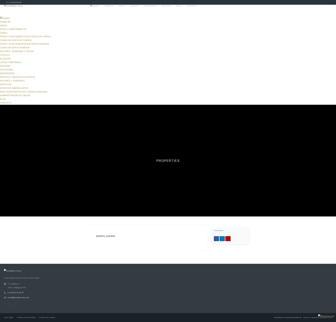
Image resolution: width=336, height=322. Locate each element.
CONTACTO (192, 6)
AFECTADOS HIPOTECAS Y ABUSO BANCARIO (23, 92)
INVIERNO (5, 66)
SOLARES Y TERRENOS (12, 81)
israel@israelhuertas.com (18, 298)
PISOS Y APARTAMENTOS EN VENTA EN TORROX (25, 36)
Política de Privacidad (26, 317)
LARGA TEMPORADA (10, 62)
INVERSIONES (150, 6)
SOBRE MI (108, 6)
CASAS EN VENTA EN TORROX (16, 40)
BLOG (179, 6)
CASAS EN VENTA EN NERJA (15, 48)
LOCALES (5, 55)
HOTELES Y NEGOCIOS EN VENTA (17, 77)
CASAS (3, 33)
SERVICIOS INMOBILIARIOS (14, 88)
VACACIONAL (7, 70)
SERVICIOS (166, 6)
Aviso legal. (9, 317)
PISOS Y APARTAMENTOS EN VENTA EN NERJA (24, 44)
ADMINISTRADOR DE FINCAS (15, 95)
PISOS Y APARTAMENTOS (13, 29)
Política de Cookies (47, 317)
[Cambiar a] (95, 6)
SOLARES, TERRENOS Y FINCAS (17, 51)
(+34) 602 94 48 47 (16, 293)
